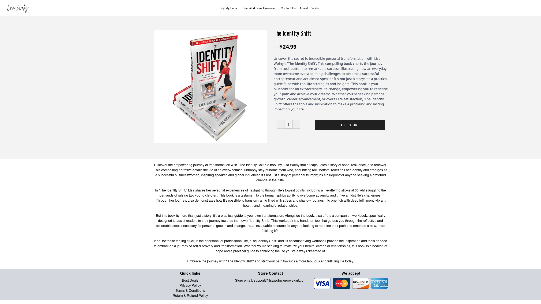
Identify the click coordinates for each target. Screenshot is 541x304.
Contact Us (288, 8)
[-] (280, 124)
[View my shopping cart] (529, 8)
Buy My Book (228, 8)
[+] (296, 124)
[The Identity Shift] (210, 86)
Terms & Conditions (190, 290)
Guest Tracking (310, 8)
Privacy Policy (190, 285)
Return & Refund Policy (190, 295)
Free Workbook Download (259, 8)
